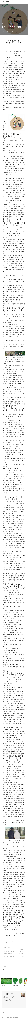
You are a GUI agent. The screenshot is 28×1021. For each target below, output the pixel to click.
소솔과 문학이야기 (6, 2)
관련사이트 (4, 1012)
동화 (5, 947)
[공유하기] (9, 942)
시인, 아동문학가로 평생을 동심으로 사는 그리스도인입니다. (10, 996)
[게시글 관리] (11, 942)
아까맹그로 (6, 949)
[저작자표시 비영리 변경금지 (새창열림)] (21, 942)
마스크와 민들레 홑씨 (8, 956)
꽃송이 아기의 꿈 (7, 955)
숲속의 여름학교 (7, 953)
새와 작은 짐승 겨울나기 (9, 951)
